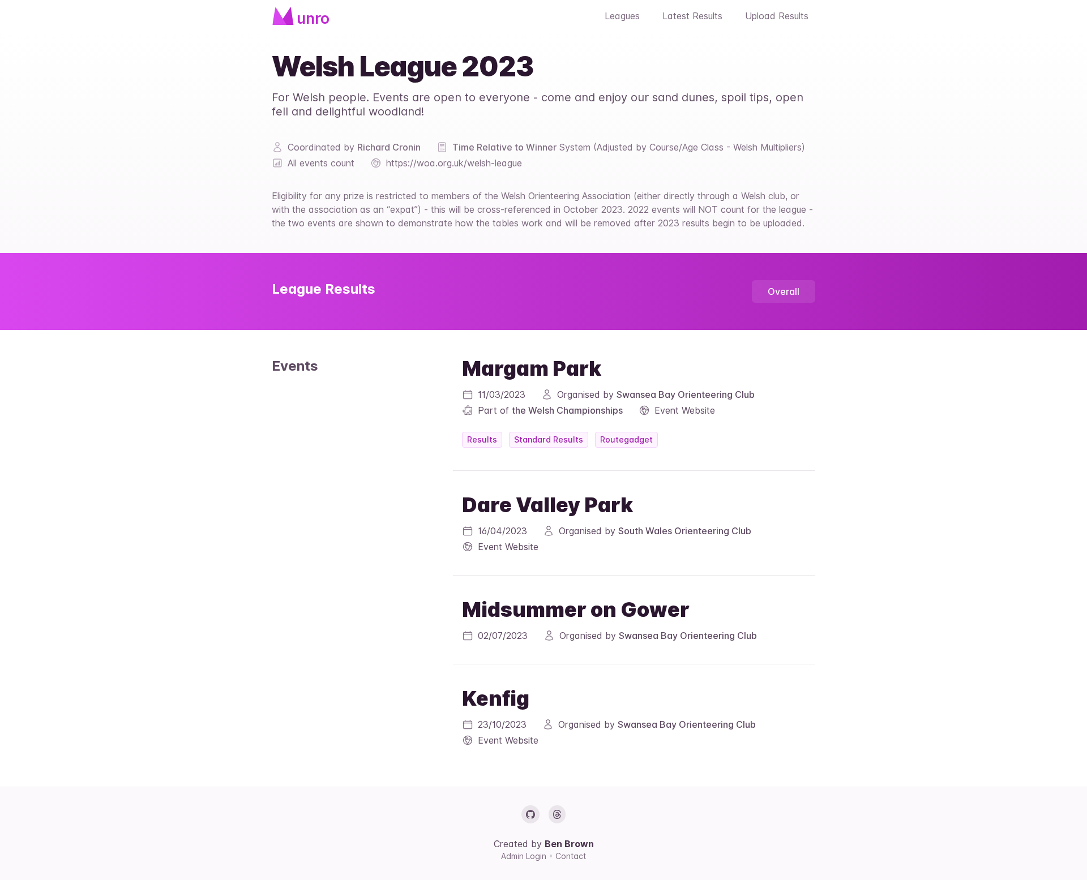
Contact (570, 856)
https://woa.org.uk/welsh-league (454, 163)
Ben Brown (569, 843)
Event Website (684, 410)
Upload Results (776, 16)
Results (482, 439)
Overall (783, 291)
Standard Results (548, 439)
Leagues (622, 16)
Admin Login (525, 856)
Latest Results (692, 16)
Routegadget (626, 439)
